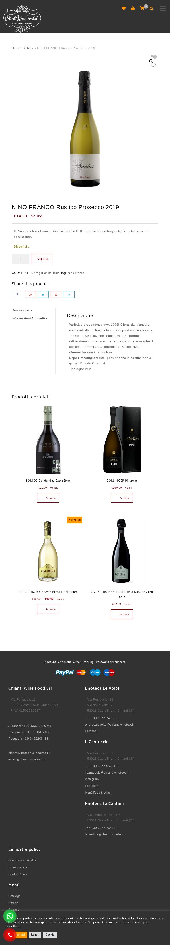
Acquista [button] (51, 498)
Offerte (13, 903)
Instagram (92, 779)
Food (96, 792)
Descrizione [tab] (20, 310)
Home (16, 48)
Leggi (34, 935)
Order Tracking (83, 662)
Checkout (64, 662)
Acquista (42, 258)
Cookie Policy (17, 874)
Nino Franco (76, 273)
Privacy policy (17, 867)
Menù (89, 792)
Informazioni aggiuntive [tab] (30, 318)
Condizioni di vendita (22, 860)
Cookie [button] (50, 935)
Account (50, 662)
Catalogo (14, 896)
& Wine (105, 792)
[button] (151, 61)
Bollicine (28, 48)
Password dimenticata (110, 662)
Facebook (91, 731)
